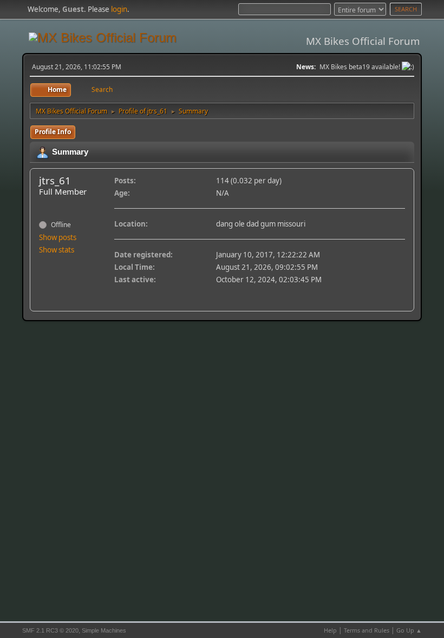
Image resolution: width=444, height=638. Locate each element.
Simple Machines (104, 630)
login (119, 9)
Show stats (56, 250)
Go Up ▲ (409, 630)
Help (330, 630)
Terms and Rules (366, 630)
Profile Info (53, 131)
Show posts (57, 237)
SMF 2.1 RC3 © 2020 (50, 630)
